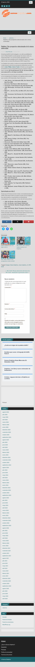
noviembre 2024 (6, 460)
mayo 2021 (5, 566)
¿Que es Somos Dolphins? (8, 644)
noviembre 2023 (6, 490)
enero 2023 (5, 515)
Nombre (7, 304)
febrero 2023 (5, 513)
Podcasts (3, 649)
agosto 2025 (5, 440)
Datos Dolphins (14, 265)
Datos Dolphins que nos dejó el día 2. (7, 246)
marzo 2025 (5, 450)
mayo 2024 (5, 475)
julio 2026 (4, 414)
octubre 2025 (5, 435)
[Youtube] (4, 6)
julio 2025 (4, 442)
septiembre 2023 (6, 495)
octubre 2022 (5, 523)
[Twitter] (7, 6)
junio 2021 (5, 563)
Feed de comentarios (7, 622)
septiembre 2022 (6, 525)
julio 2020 (4, 591)
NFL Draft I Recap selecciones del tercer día (17, 271)
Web (6, 313)
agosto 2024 (5, 467)
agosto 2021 (5, 558)
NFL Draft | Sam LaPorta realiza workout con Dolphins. (23, 247)
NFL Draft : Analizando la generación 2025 (17, 272)
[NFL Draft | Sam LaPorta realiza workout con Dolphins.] (24, 241)
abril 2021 (5, 568)
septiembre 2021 (6, 555)
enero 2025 (5, 455)
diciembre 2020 (6, 578)
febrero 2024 (5, 482)
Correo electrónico (10, 309)
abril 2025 (5, 447)
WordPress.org (6, 624)
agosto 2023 (5, 498)
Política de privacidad (6, 652)
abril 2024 (5, 477)
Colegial (7, 265)
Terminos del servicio (6, 654)
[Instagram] (2, 6)
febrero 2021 (5, 573)
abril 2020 (5, 598)
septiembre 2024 (6, 465)
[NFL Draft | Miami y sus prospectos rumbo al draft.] (8, 255)
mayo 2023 (5, 505)
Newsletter (4, 647)
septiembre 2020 (6, 586)
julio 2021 (4, 561)
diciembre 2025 (6, 429)
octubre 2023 (5, 492)
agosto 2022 (5, 528)
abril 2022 (5, 538)
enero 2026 (5, 427)
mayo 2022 (5, 535)
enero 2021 (5, 576)
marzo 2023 (5, 510)
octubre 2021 (5, 553)
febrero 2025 (5, 452)
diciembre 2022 (6, 518)
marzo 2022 (5, 540)
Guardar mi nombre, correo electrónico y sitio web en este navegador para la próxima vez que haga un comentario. (15, 322)
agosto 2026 (5, 412)
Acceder (4, 617)
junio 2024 (5, 472)
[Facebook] (9, 6)
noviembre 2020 (6, 581)
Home (4, 38)
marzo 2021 (5, 571)
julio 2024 (4, 470)
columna (11, 38)
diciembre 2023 (6, 487)
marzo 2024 (5, 480)
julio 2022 (4, 530)
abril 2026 (5, 419)
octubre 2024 (5, 462)
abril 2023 (5, 508)
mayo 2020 (5, 596)
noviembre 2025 (6, 432)
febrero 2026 (5, 424)
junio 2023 (5, 503)
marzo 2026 (5, 422)
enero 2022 (5, 545)
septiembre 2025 (6, 437)
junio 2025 (5, 445)
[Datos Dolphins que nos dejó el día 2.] (8, 241)
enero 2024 (5, 485)
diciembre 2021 (6, 548)
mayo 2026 (5, 417)
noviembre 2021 (6, 550)
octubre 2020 (5, 583)
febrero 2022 (5, 543)
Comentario (8, 287)
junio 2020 (5, 593)
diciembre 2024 (6, 457)
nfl (27, 265)
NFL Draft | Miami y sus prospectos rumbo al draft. (8, 260)
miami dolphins (22, 265)
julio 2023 (4, 500)
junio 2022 (5, 533)
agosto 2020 (5, 588)
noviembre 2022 (6, 520)
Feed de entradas (7, 619)
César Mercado (9, 51)
